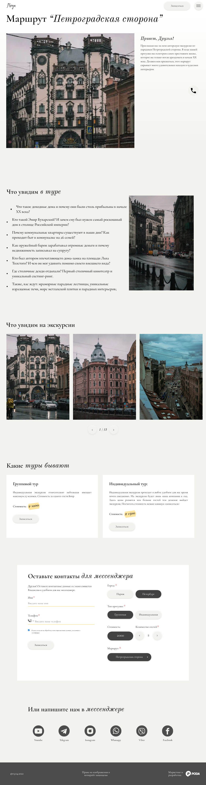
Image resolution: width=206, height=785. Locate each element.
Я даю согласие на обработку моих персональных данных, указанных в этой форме (56, 631)
